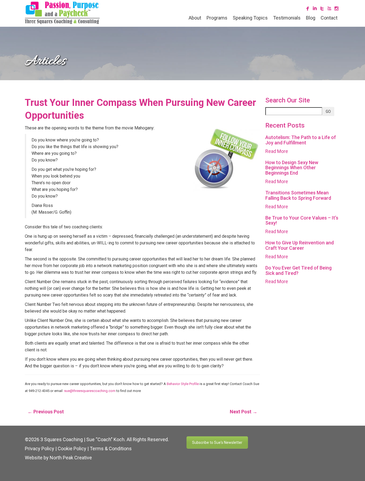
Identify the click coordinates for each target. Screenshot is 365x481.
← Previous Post (46, 411)
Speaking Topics (250, 18)
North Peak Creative (71, 457)
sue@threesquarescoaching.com (89, 391)
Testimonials (287, 18)
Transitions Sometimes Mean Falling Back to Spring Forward (298, 195)
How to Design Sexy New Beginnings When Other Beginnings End (291, 168)
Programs (217, 18)
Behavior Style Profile (182, 384)
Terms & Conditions (111, 448)
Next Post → (243, 411)
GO (328, 111)
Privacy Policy (39, 448)
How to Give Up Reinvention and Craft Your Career (299, 245)
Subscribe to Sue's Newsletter (217, 442)
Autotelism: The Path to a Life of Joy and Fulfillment (300, 139)
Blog (310, 18)
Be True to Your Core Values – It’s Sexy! (301, 220)
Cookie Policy (72, 448)
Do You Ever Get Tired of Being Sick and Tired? (298, 270)
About (195, 18)
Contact (329, 18)
